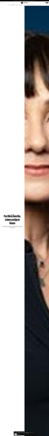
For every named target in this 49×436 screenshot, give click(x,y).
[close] (48, 0)
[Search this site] (0, 2)
